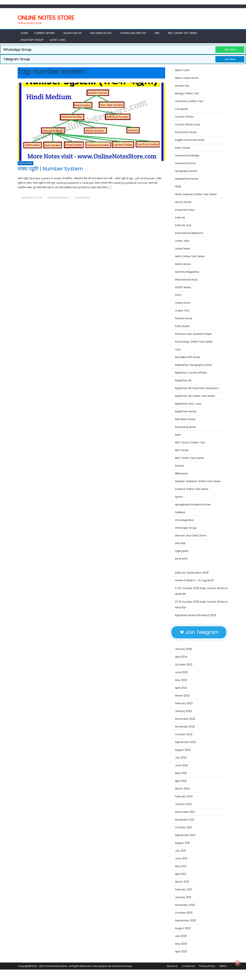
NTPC (178, 295)
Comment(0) (82, 197)
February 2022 (184, 796)
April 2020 (181, 951)
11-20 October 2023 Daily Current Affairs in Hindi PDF (201, 591)
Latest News (182, 248)
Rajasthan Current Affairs (191, 372)
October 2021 (183, 827)
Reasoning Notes (185, 427)
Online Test (182, 310)
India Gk (180, 217)
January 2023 (183, 711)
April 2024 (181, 657)
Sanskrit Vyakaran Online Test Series (197, 481)
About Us (172, 966)
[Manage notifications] (237, 963)
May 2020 (181, 944)
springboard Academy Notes (193, 504)
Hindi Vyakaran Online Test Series (196, 194)
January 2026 (183, 649)
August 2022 (183, 750)
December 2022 (185, 719)
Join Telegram (201, 632)
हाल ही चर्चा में (181, 559)
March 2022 (182, 788)
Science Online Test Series (191, 489)
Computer (181, 109)
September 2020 (185, 920)
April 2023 (181, 688)
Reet (178, 435)
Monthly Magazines (187, 272)
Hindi (178, 186)
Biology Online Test (187, 93)
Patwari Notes (183, 318)
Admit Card (182, 70)
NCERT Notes (183, 287)
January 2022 (183, 804)
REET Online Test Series (182, 33)
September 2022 (185, 742)
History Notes (183, 202)
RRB (157, 33)
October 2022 (183, 734)
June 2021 (181, 858)
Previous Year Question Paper (193, 334)
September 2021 (185, 835)
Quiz (178, 349)
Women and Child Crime (190, 535)
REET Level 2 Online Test (190, 442)
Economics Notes (186, 132)
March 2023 (182, 695)
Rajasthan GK (183, 380)
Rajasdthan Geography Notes (193, 365)
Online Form (182, 303)
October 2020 (184, 913)
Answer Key (182, 85)
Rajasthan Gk (73, 33)
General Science (185, 163)
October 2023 (183, 664)
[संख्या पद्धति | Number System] (91, 122)
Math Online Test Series (190, 256)
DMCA (223, 966)
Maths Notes (25, 163)
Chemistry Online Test (189, 101)
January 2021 (183, 897)
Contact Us (188, 966)
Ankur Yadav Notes (187, 78)
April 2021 (180, 874)
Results (179, 466)
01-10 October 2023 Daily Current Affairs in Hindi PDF (201, 604)
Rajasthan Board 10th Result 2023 (195, 615)
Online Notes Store (46, 18)
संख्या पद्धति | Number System (50, 168)
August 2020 (183, 928)
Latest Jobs (57, 40)
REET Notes (182, 450)
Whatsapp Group (32, 40)
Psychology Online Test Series (194, 341)
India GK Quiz (183, 225)
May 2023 (181, 680)
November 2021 (184, 819)
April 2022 (181, 781)
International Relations (189, 233)
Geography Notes (186, 171)
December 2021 (184, 812)
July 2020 (181, 936)
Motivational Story (186, 279)
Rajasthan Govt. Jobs (188, 404)
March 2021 (182, 882)
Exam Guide (182, 148)
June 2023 (181, 672)
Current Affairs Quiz (187, 124)
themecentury (124, 966)
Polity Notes (182, 326)
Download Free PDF (133, 33)
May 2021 (180, 866)
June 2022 (181, 765)
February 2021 (183, 889)
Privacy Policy (207, 966)
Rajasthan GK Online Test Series (195, 396)
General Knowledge (187, 155)
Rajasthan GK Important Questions (197, 388)
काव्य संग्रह (180, 543)
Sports (179, 497)
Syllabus (180, 512)
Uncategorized (184, 520)
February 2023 (184, 703)
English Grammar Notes (190, 140)
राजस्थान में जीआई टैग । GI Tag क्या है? (194, 580)
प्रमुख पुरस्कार (181, 551)
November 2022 (185, 726)
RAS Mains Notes (101, 33)
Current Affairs (44, 33)
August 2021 (182, 843)
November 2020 (185, 905)
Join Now (229, 49)
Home (24, 33)
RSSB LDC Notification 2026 (192, 573)
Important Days (185, 210)
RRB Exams (181, 473)
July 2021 (180, 850)
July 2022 (181, 757)
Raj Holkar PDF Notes (187, 357)
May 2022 (181, 773)
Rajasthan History (186, 411)
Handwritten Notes (186, 179)
